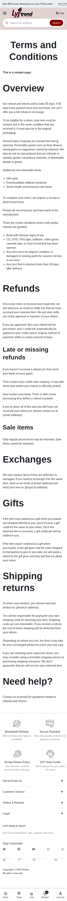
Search (56, 22)
